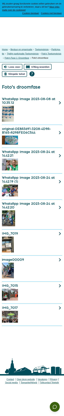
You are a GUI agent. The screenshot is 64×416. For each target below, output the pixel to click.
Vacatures (42, 379)
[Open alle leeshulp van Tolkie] (32, 73)
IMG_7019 (10, 233)
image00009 (13, 260)
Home (5, 49)
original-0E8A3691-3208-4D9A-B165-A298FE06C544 (26, 131)
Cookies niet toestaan (51, 13)
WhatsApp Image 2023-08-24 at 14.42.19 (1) (28, 180)
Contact (10, 379)
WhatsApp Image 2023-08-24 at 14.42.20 (28, 206)
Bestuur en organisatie (21, 49)
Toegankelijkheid (29, 382)
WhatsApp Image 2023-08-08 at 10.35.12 (28, 101)
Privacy (53, 379)
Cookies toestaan (30, 13)
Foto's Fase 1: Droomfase (17, 58)
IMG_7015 (10, 286)
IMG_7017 (10, 308)
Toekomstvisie (42, 49)
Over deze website (26, 379)
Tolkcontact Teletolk (49, 382)
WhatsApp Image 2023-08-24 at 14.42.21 (28, 154)
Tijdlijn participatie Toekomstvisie (23, 54)
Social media (11, 382)
